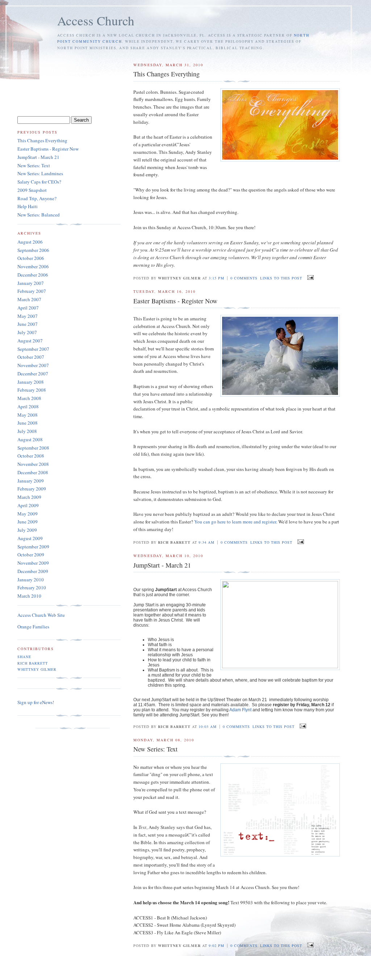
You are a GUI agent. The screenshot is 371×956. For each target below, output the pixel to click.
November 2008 (33, 464)
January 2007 (30, 283)
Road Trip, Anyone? (37, 198)
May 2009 (27, 513)
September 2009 (33, 546)
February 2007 (31, 291)
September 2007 (33, 349)
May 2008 (27, 415)
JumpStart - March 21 (38, 157)
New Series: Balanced (38, 214)
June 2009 (27, 521)
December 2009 (32, 571)
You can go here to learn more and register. (235, 521)
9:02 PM (216, 945)
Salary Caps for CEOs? (39, 181)
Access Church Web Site (41, 615)
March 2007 (29, 299)
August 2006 (30, 242)
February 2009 (31, 488)
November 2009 (33, 563)
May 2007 (27, 316)
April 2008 (28, 406)
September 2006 (33, 250)
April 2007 (28, 307)
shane (24, 656)
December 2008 (32, 472)
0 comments (244, 278)
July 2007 (27, 332)
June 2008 (27, 423)
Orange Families (33, 626)
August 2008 (30, 439)
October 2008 (30, 455)
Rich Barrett (32, 663)
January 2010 (30, 579)
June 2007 (27, 324)
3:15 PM (216, 278)
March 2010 (29, 596)
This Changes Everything (42, 140)
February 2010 (31, 587)
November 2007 (33, 365)
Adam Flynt (241, 709)
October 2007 (30, 357)
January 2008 (30, 382)
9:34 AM (206, 542)
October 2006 (30, 258)
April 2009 (28, 505)
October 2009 (30, 554)
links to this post (281, 278)
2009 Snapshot (32, 190)
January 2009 (30, 480)
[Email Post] (309, 277)
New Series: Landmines (40, 173)
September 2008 (33, 448)
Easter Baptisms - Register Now (48, 149)
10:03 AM (208, 726)
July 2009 (27, 530)
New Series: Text (33, 165)
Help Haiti (27, 206)
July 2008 (27, 431)
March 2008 (29, 398)
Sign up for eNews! (35, 702)
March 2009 (29, 497)
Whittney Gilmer (37, 669)
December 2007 (32, 373)
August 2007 (30, 340)
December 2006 (32, 274)
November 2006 (33, 266)
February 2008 (31, 390)
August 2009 (30, 538)
